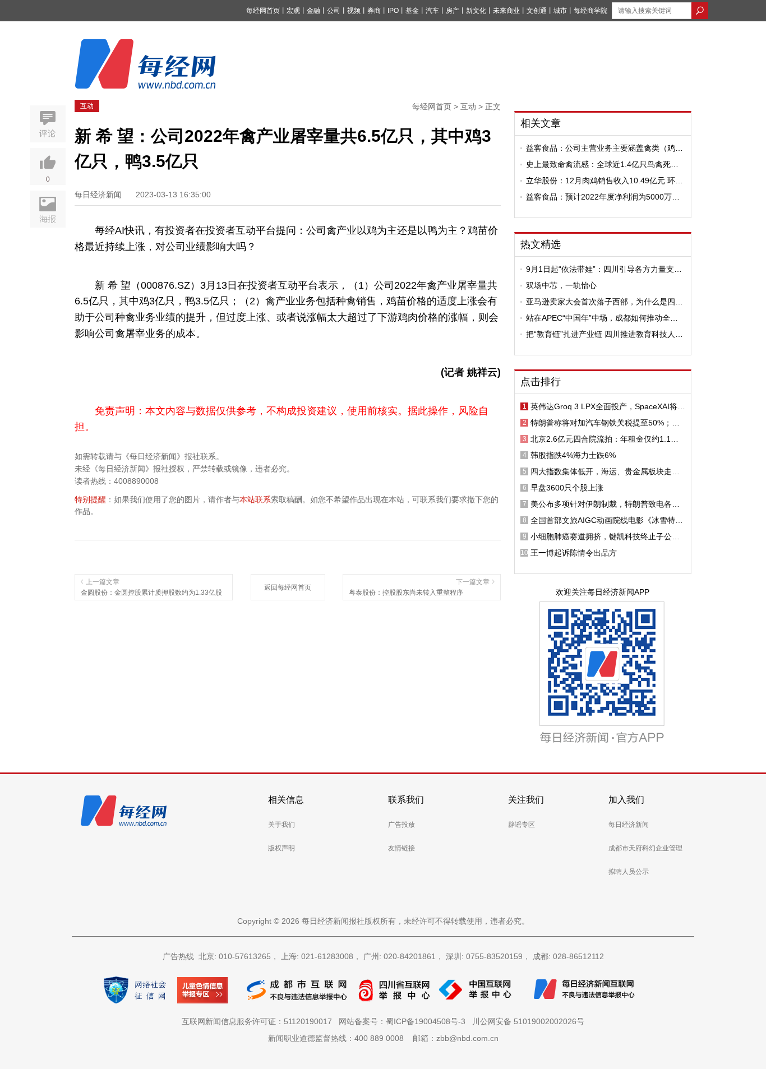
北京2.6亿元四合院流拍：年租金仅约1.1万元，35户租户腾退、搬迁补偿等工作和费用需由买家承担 (605, 439)
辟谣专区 (521, 825)
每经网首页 (263, 11)
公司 (333, 11)
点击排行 (540, 382)
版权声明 (281, 848)
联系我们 (406, 799)
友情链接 (401, 848)
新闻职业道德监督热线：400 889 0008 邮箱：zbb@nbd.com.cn (383, 1038)
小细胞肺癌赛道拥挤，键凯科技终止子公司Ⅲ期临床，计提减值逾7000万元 (607, 536)
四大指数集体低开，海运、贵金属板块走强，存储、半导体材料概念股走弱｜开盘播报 (605, 471)
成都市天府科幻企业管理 (645, 848)
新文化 (476, 11)
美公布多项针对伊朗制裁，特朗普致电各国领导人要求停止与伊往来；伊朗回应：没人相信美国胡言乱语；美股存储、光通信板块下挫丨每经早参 (605, 504)
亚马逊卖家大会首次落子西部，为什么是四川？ (600, 302)
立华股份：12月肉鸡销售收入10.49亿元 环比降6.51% (604, 180)
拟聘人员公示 (628, 872)
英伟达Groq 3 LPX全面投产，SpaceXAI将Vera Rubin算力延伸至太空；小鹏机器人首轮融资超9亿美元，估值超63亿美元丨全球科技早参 (607, 406)
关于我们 (281, 825)
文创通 (537, 11)
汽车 (432, 11)
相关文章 (540, 123)
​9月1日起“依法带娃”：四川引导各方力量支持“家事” (604, 269)
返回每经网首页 (287, 587)
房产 (452, 11)
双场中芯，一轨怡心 (561, 285)
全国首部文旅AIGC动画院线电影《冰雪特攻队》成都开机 (606, 520)
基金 (412, 11)
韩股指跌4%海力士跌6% (573, 455)
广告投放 (401, 825)
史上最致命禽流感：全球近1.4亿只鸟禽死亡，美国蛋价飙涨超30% (598, 164)
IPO (393, 11)
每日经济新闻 (628, 825)
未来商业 (506, 11)
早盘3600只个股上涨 (566, 488)
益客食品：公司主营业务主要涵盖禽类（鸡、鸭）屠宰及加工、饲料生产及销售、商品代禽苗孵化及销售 (604, 148)
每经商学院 (590, 11)
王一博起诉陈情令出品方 (573, 553)
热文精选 (540, 244)
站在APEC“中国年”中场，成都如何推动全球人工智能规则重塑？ (602, 318)
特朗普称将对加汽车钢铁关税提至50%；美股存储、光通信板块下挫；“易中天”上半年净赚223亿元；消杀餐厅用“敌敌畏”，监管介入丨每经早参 (607, 423)
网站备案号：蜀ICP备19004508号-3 (404, 1021)
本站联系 (255, 499)
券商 (374, 11)
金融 (313, 11)
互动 (87, 106)
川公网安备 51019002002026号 (528, 1021)
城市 (560, 11)
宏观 (293, 11)
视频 (354, 11)
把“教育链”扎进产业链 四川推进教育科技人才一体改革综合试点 (604, 334)
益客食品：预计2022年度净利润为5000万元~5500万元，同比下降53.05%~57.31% (603, 197)
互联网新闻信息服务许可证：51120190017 (259, 1021)
